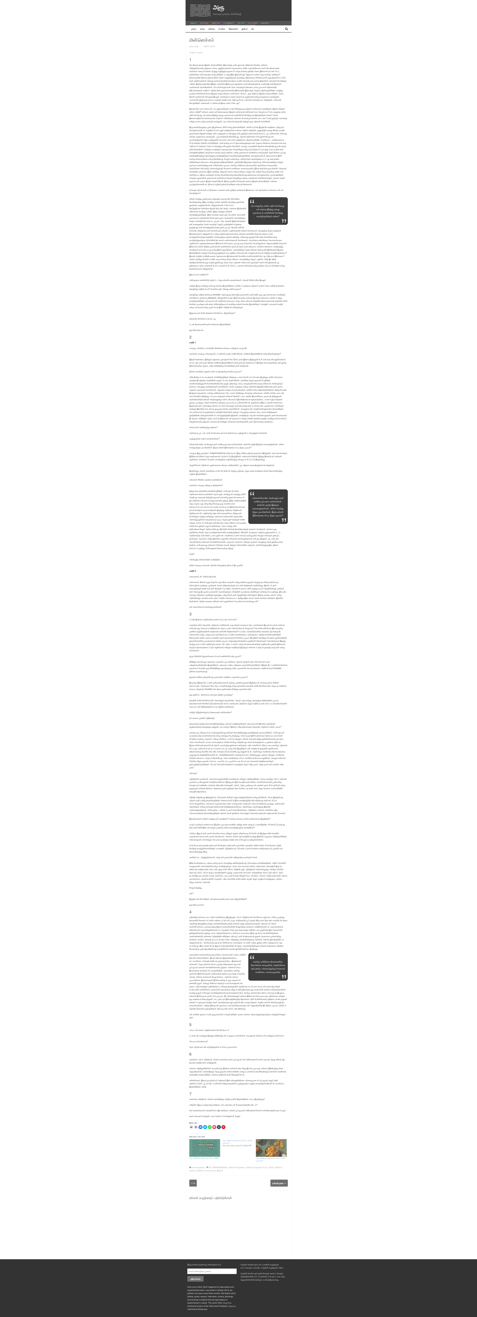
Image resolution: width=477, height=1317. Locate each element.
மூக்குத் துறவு (279, 1183)
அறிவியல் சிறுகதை (236, 1167)
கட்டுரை (221, 28)
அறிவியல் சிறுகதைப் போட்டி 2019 (259, 1167)
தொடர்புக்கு (204, 23)
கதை (202, 28)
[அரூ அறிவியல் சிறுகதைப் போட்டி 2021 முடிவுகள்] (271, 1148)
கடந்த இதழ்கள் (228, 23)
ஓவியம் (245, 28)
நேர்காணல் (233, 28)
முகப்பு (193, 28)
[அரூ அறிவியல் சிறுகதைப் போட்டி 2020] (204, 1148)
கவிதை (211, 28)
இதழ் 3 (220, 1170)
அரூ (218, 7)
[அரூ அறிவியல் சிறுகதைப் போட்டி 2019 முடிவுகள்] (239, 1143)
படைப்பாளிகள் (253, 23)
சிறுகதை (200, 1167)
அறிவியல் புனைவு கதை (206, 1170)
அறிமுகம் (193, 23)
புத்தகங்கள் (265, 23)
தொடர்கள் (241, 23)
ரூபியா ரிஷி (194, 46)
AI (210, 1167)
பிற (252, 28)
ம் (193, 1183)
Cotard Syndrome (219, 1167)
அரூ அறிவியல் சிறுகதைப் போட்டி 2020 (204, 1158)
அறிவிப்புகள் (216, 23)
